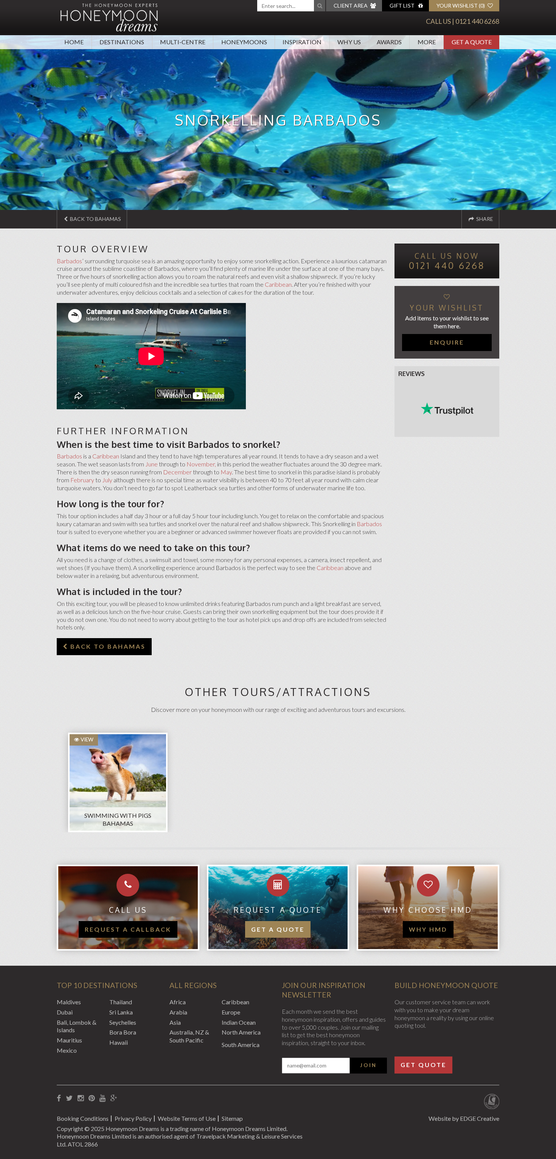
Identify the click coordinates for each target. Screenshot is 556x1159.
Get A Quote (472, 41)
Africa (177, 1001)
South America (240, 1044)
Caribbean (278, 284)
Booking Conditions (83, 1118)
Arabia (178, 1012)
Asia (175, 1022)
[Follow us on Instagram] (81, 1098)
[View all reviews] (447, 409)
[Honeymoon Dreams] (109, 16)
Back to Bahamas (95, 219)
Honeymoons (244, 41)
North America (241, 1032)
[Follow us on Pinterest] (92, 1098)
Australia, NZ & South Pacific (189, 1036)
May (226, 471)
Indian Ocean (239, 1022)
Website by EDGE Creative (464, 1118)
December (177, 471)
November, (201, 464)
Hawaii (118, 1042)
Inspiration (302, 41)
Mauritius (69, 1040)
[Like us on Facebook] (59, 1098)
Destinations (121, 41)
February (82, 479)
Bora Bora (122, 1032)
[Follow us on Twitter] (69, 1098)
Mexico (67, 1050)
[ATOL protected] (491, 1102)
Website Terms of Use (187, 1118)
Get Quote (423, 1064)
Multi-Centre (182, 41)
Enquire (447, 342)
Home (74, 41)
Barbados (69, 260)
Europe (231, 1012)
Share (484, 219)
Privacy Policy (133, 1118)
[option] (114, 778)
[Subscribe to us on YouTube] (102, 1098)
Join (368, 1065)
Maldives (69, 1001)
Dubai (65, 1012)
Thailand (120, 1001)
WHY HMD (428, 929)
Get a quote (277, 929)
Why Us (349, 41)
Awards (389, 41)
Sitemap (232, 1118)
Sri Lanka (121, 1012)
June (151, 464)
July (107, 479)
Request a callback (128, 929)
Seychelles (122, 1022)
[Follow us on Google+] (113, 1098)
